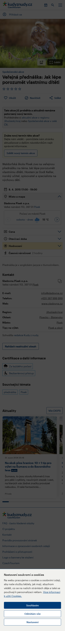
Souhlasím (32, 605)
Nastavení (32, 622)
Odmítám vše (32, 613)
